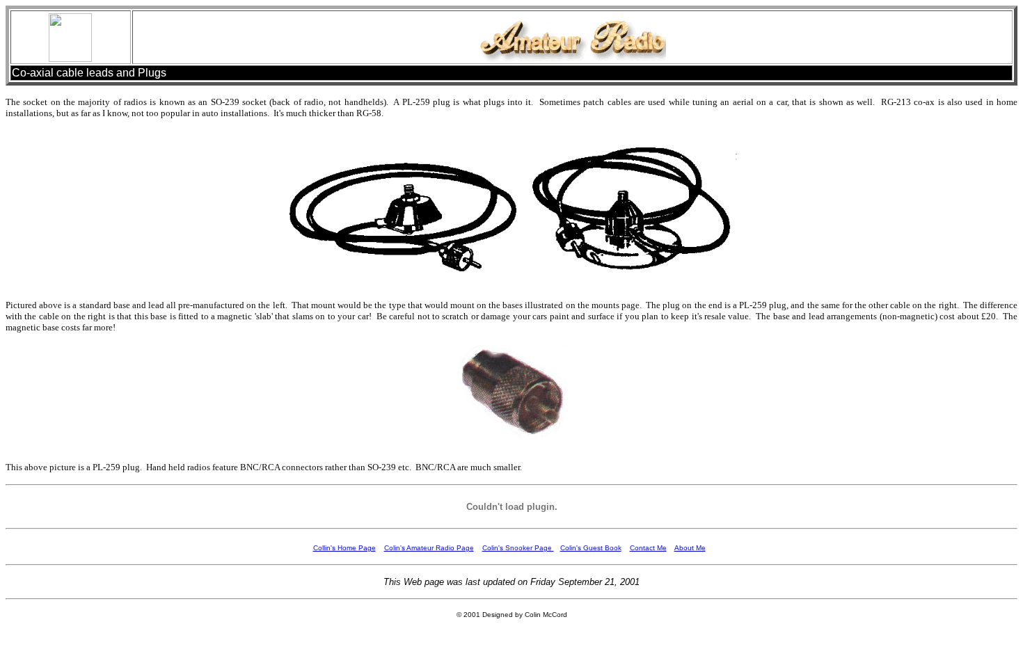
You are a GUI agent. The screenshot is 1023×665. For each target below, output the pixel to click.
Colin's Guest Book (590, 548)
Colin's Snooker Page (518, 548)
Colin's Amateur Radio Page (429, 548)
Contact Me (648, 548)
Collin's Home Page (344, 548)
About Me (690, 548)
